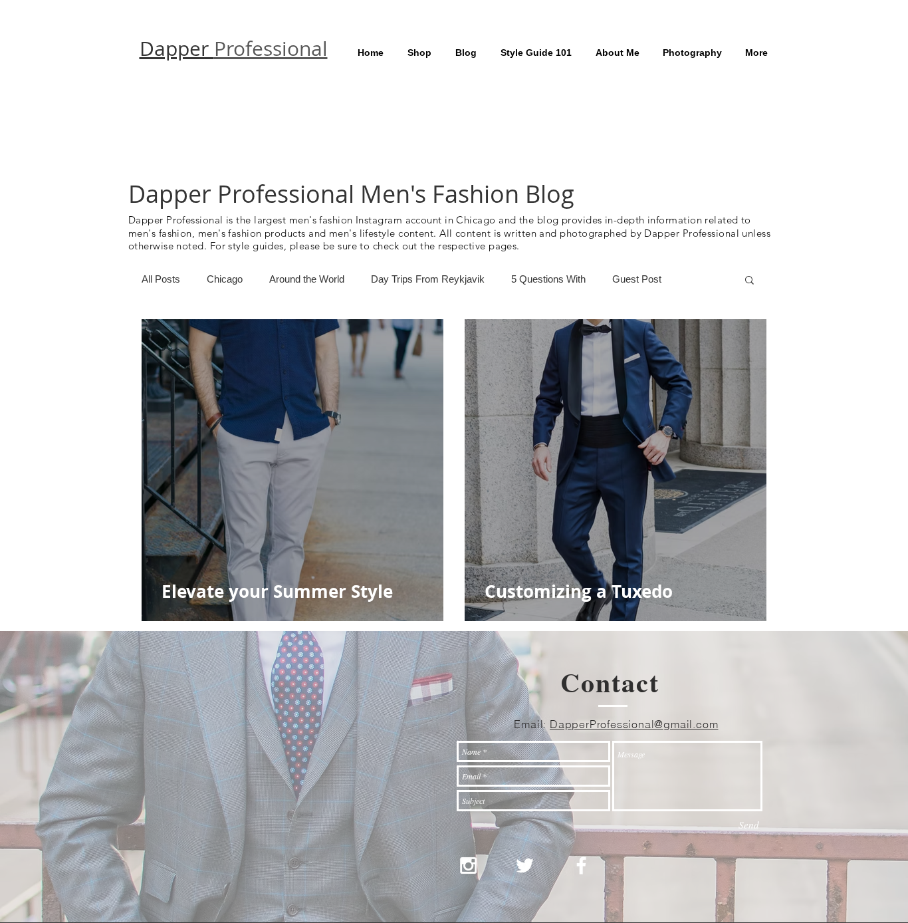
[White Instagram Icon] (468, 865)
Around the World (306, 279)
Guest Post (636, 279)
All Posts (161, 279)
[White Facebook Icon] (581, 865)
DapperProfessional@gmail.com (634, 724)
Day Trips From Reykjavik (428, 279)
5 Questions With (548, 279)
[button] (749, 281)
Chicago (225, 279)
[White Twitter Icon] (524, 865)
